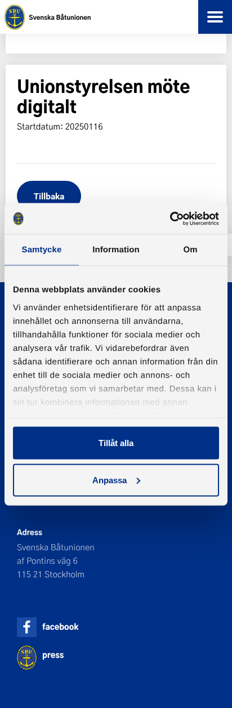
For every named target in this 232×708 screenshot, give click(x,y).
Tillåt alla (116, 443)
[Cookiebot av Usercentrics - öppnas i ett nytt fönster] (170, 218)
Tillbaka (49, 195)
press (53, 654)
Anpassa (109, 479)
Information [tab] (116, 250)
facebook (60, 626)
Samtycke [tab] (42, 250)
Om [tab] (190, 250)
